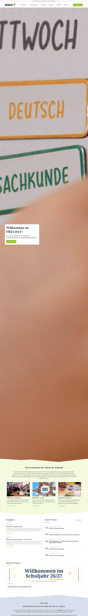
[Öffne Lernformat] (27, 5)
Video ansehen (11, 241)
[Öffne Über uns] (46, 5)
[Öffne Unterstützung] (38, 5)
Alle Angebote (62, 506)
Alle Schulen (36, 506)
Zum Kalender (78, 520)
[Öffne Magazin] (53, 5)
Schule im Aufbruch (51, 1)
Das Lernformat (11, 506)
